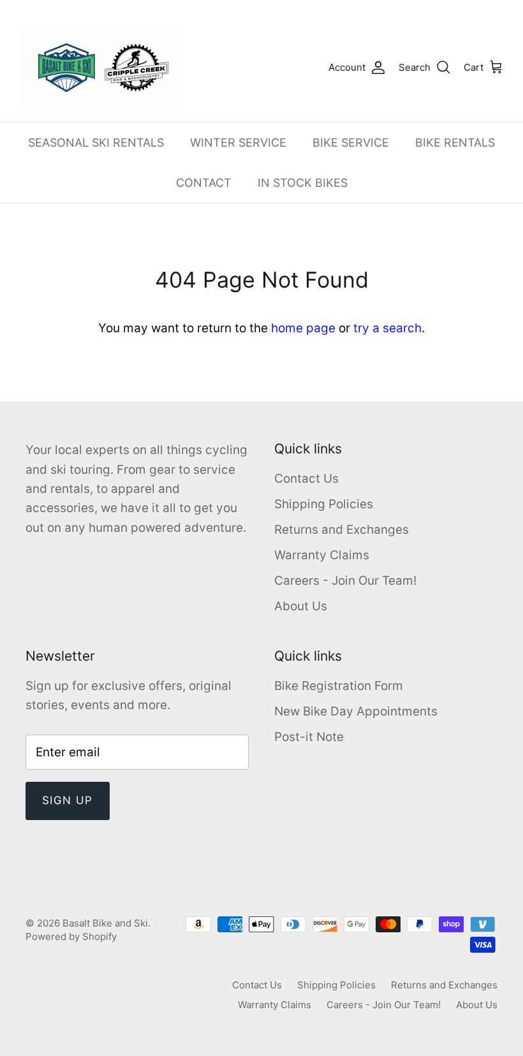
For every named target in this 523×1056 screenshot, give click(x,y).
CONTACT (204, 182)
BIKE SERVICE (351, 142)
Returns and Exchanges (341, 529)
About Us (300, 606)
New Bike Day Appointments (356, 711)
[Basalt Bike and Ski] (102, 67)
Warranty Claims (321, 555)
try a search (387, 328)
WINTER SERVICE (238, 142)
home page (303, 328)
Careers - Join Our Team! (345, 580)
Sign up (67, 800)
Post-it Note (309, 737)
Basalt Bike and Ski (105, 923)
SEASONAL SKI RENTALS (96, 142)
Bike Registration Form (338, 685)
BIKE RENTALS (455, 142)
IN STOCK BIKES (303, 182)
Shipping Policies (323, 504)
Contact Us (306, 478)
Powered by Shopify (71, 936)
